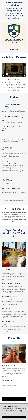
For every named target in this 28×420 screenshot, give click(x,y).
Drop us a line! (14, 399)
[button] (8, 393)
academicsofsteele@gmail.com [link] (9, 385)
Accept (14, 416)
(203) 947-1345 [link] (14, 49)
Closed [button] (6, 393)
